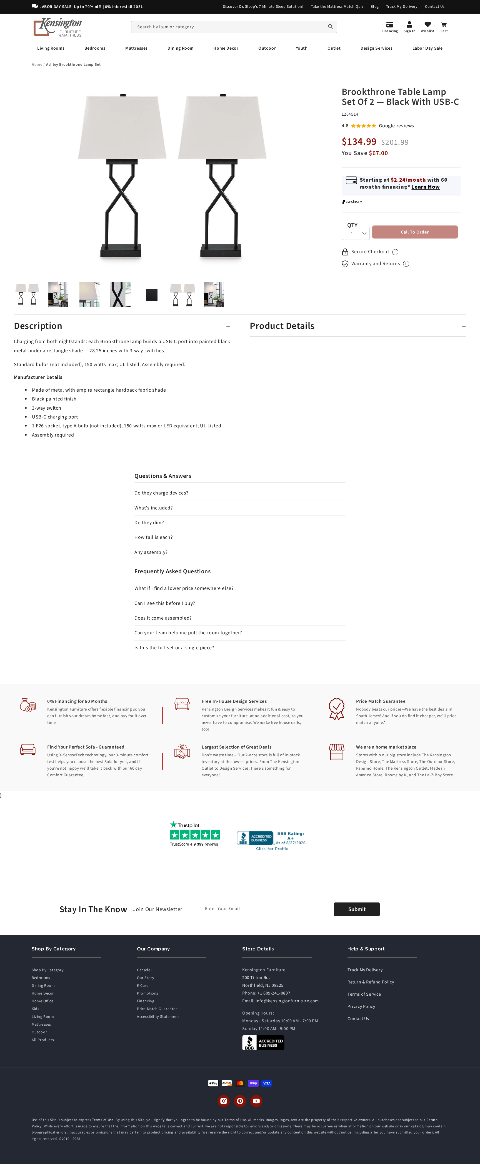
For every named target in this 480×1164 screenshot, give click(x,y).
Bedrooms (41, 978)
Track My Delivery (402, 6)
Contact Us (435, 6)
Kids (35, 1009)
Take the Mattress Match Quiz (337, 6)
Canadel (144, 970)
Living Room (43, 1017)
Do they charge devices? (161, 493)
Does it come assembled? (163, 618)
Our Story (145, 978)
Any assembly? (151, 552)
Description (38, 326)
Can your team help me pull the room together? (188, 632)
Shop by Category (48, 970)
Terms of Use (102, 1119)
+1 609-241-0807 (274, 993)
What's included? (153, 507)
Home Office (43, 1001)
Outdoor (39, 1032)
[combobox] (234, 26)
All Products (43, 1040)
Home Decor (43, 993)
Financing (145, 1001)
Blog (375, 6)
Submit (357, 909)
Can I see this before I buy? (164, 603)
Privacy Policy (361, 1006)
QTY (352, 225)
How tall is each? (153, 537)
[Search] (330, 26)
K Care (143, 985)
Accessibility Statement (158, 1017)
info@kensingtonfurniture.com (287, 1001)
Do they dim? (149, 522)
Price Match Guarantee (157, 1009)
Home (37, 64)
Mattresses (41, 1024)
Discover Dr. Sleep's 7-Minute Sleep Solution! (263, 6)
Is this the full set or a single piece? (174, 647)
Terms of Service (364, 994)
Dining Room (43, 985)
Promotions (147, 993)
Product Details (282, 326)
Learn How (425, 186)
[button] (51, 48)
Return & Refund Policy (371, 982)
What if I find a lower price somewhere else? (184, 588)
